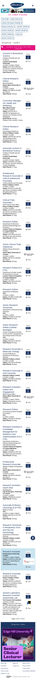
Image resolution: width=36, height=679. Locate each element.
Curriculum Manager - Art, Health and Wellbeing (12, 103)
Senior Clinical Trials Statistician (12, 245)
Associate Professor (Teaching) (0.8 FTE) (12, 506)
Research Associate (12, 574)
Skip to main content (7, 1)
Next (22, 619)
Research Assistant (11, 551)
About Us (15, 663)
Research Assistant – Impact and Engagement (12, 389)
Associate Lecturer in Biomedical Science (12, 149)
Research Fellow (10, 222)
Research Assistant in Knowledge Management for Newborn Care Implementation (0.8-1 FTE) (12, 433)
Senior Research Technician (10, 306)
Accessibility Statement (29, 671)
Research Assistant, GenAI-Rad (12, 486)
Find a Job (3, 663)
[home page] (17, 7)
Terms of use (26, 663)
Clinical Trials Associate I (9, 201)
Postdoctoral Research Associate (12, 463)
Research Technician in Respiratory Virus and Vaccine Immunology (12, 529)
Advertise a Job (5, 673)
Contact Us (16, 666)
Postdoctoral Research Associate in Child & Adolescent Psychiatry (13, 177)
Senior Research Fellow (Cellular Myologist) (10, 327)
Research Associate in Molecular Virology (13, 350)
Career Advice (4, 668)
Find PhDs (3, 666)
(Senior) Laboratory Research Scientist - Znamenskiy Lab (12, 595)
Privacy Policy (26, 666)
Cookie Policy (26, 668)
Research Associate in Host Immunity (13, 372)
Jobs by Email (4, 671)
